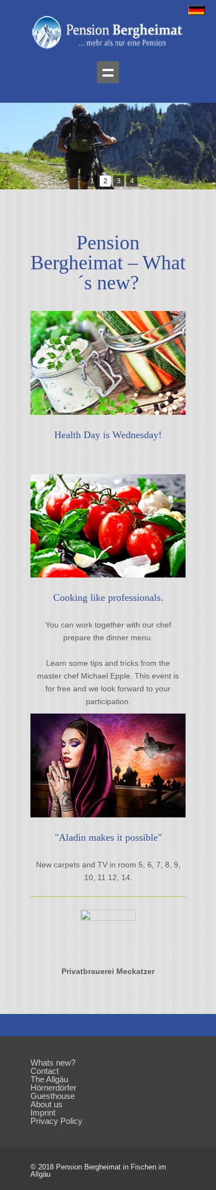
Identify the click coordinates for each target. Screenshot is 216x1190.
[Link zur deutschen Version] (196, 12)
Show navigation (108, 72)
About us (46, 1104)
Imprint (42, 1112)
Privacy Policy (56, 1121)
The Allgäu (49, 1079)
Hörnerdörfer (53, 1087)
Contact (44, 1071)
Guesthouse (52, 1096)
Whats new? (52, 1062)
